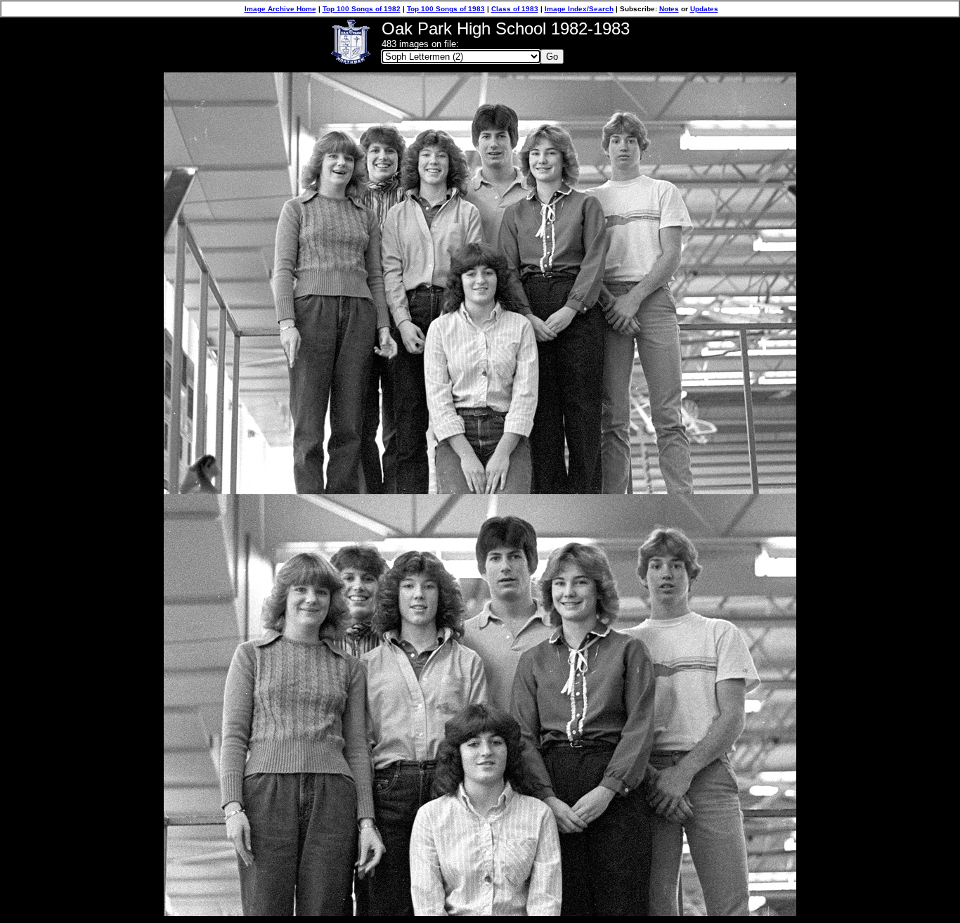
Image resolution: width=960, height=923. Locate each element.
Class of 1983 (514, 9)
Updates (704, 9)
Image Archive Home (280, 9)
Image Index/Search (579, 9)
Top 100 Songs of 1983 (446, 9)
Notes (669, 9)
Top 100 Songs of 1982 (362, 9)
